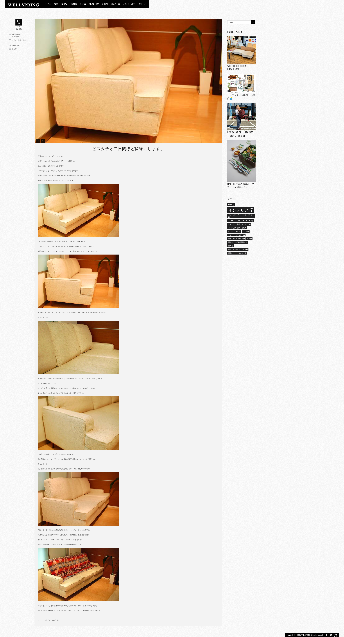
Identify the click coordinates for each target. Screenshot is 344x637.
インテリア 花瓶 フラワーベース (240, 220)
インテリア (240, 210)
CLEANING (73, 4)
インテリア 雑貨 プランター (239, 224)
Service (83, 4)
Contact (143, 4)
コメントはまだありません (20, 41)
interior (231, 204)
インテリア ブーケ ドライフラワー (240, 216)
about (134, 4)
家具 (249, 238)
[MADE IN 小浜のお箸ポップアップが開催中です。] (241, 161)
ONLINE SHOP (94, 4)
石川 (230, 242)
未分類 (14, 49)
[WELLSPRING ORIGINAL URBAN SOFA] (241, 50)
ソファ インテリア (236, 235)
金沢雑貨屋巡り (241, 242)
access (126, 4)
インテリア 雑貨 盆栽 (237, 228)
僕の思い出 (115, 4)
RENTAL (64, 4)
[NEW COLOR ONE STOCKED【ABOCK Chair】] (241, 117)
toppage (47, 4)
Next (43, 141)
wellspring (16, 36)
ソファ (246, 231)
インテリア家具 (234, 231)
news (56, 4)
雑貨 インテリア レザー (238, 249)
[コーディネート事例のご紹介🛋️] (241, 83)
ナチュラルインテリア (236, 238)
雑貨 (230, 246)
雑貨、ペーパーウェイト (237, 253)
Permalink (15, 45)
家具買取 (105, 4)
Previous (38, 141)
